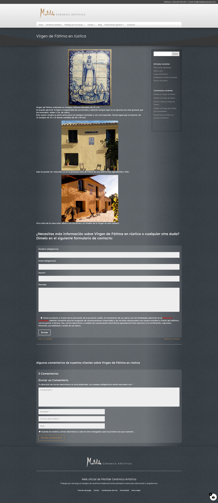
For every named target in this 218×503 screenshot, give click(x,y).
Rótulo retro (158, 71)
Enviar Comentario (51, 437)
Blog (100, 25)
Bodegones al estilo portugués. (165, 77)
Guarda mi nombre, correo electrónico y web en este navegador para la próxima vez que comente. (87, 432)
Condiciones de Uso (110, 490)
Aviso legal (135, 490)
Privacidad (124, 490)
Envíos (96, 490)
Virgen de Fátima (168, 94)
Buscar (175, 54)
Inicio (41, 25)
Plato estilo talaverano (162, 67)
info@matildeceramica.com (205, 2)
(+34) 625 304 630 (179, 2)
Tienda (90, 25)
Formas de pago (84, 490)
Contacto (131, 25)
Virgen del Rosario (161, 74)
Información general (113, 25)
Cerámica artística (54, 25)
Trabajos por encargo (73, 25)
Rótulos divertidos (161, 81)
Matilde (156, 94)
